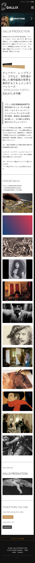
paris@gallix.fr (7, 555)
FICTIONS (19, 190)
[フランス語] (23, 2)
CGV (14, 555)
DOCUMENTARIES (9, 190)
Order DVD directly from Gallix (13, 512)
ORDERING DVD (7, 517)
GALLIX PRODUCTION (15, 473)
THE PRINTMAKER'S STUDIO (12, 188)
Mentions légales (22, 555)
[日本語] (31, 2)
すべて (5, 186)
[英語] (27, 2)
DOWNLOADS (7, 527)
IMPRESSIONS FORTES (15, 186)
